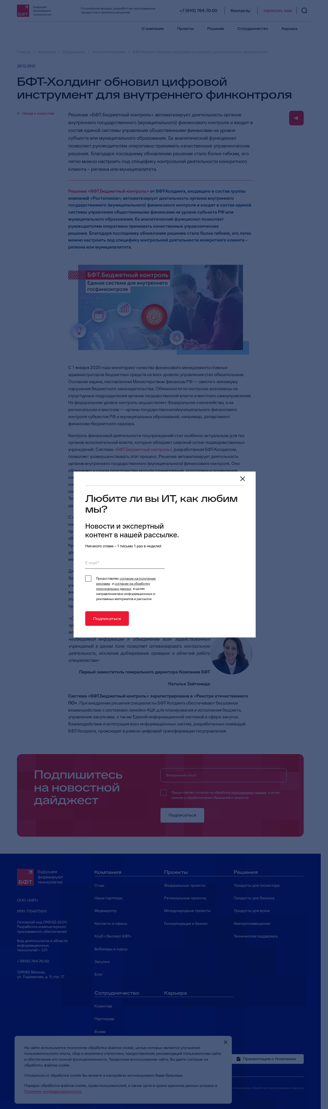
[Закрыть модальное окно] (242, 479)
